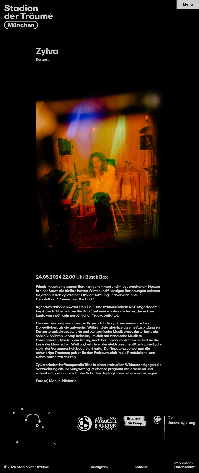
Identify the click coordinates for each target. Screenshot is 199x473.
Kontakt (141, 467)
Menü (188, 4)
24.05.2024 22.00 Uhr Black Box (72, 277)
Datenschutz (184, 467)
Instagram (99, 467)
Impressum (183, 463)
